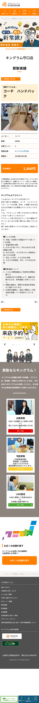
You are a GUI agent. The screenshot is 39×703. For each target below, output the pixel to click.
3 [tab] (19, 345)
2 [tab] (16, 345)
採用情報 (4, 608)
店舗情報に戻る (8, 310)
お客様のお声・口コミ (8, 591)
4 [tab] (23, 345)
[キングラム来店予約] (19, 331)
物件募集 (4, 605)
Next (34, 344)
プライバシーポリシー (8, 619)
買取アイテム (5, 13)
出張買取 (24, 13)
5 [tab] (26, 345)
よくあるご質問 (6, 594)
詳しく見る (20, 431)
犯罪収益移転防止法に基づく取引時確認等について (18, 622)
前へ (3, 302)
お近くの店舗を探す (19, 560)
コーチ (17, 136)
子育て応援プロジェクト (9, 598)
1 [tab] (13, 345)
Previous (4, 344)
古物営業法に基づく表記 (9, 615)
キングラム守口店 (22, 151)
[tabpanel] (19, 331)
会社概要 (4, 612)
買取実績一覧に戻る (10, 79)
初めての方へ (5, 587)
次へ (36, 302)
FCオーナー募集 (6, 601)
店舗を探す (14, 13)
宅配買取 (34, 13)
